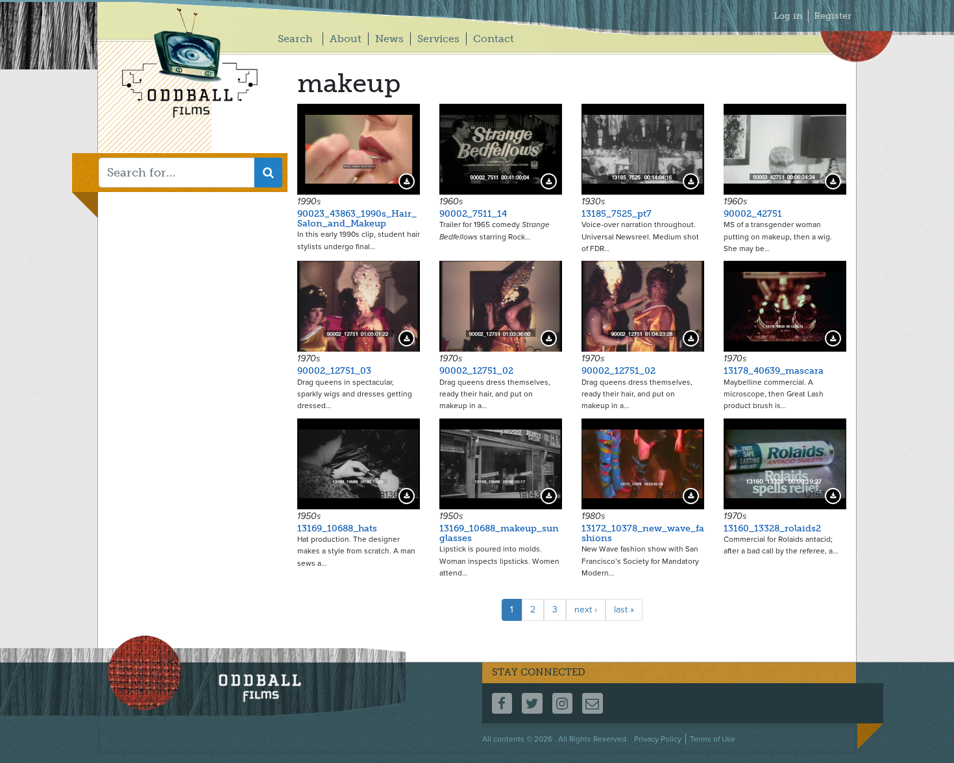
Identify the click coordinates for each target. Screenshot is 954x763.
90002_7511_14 (473, 213)
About (345, 38)
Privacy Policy (657, 739)
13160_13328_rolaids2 (772, 528)
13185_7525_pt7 (616, 213)
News (389, 38)
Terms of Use (712, 739)
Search (295, 38)
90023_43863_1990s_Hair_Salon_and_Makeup (357, 218)
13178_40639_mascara (774, 370)
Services (438, 38)
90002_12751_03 (334, 370)
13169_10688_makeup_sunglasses (499, 533)
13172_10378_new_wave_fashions (642, 533)
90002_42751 (753, 213)
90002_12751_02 (476, 370)
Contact (493, 38)
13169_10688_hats (337, 528)
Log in (788, 15)
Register (832, 15)
